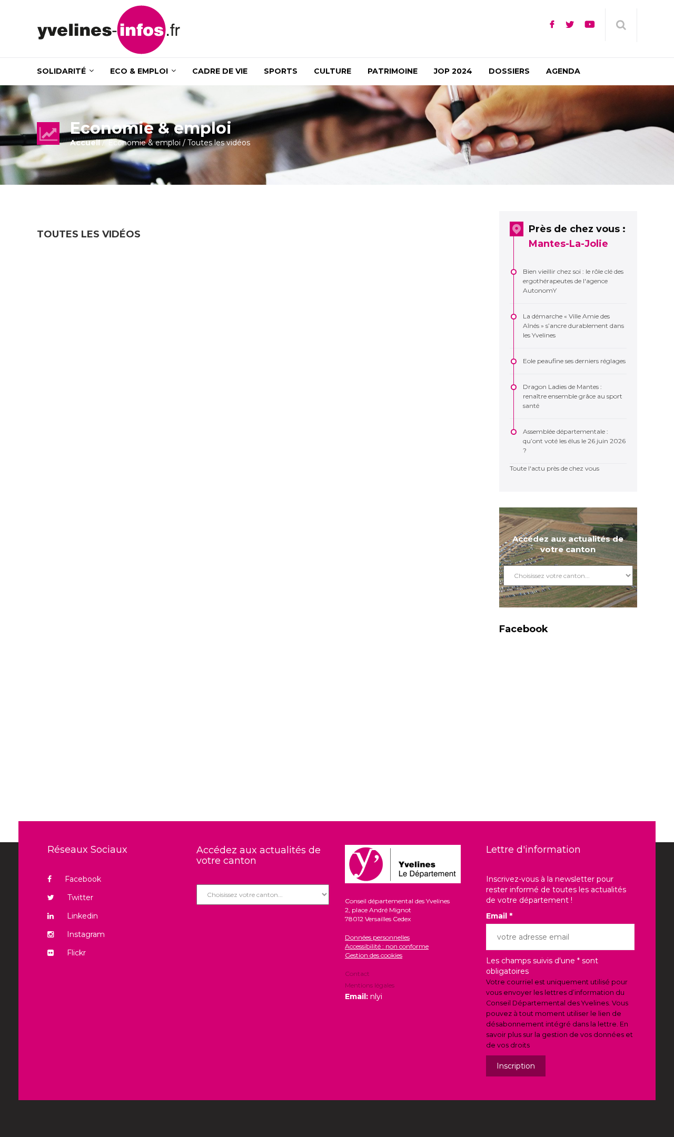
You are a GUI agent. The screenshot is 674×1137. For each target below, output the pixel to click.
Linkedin (82, 916)
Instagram (86, 934)
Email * (499, 916)
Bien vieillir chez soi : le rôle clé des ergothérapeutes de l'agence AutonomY (573, 280)
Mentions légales (369, 985)
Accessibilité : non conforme (387, 946)
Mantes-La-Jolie (568, 244)
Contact (357, 974)
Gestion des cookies (373, 955)
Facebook (83, 879)
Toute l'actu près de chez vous (554, 468)
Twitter (80, 897)
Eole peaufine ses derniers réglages (574, 361)
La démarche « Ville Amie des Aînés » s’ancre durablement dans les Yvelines (573, 325)
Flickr (76, 953)
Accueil (85, 142)
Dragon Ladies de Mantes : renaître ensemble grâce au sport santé (572, 396)
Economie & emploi (144, 142)
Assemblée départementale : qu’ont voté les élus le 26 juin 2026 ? (574, 440)
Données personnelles (377, 937)
